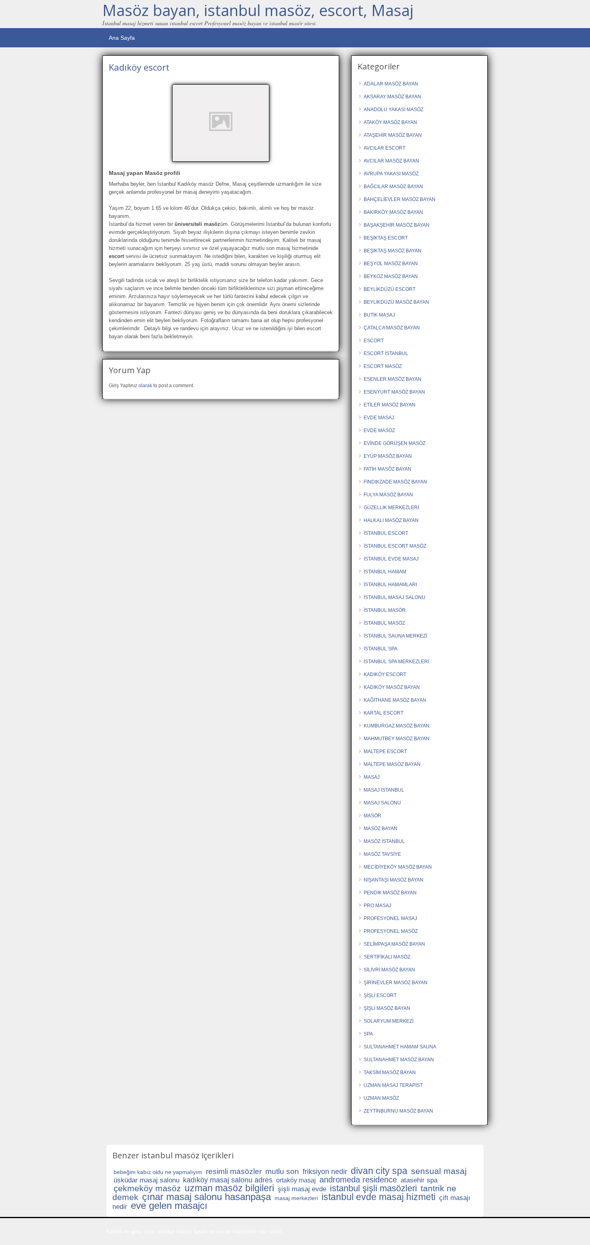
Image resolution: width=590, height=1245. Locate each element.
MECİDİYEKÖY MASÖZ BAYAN (398, 867)
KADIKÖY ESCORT (385, 674)
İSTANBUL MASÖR (385, 610)
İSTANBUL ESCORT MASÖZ (395, 546)
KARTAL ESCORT (383, 713)
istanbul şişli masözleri (373, 1188)
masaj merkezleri (296, 1198)
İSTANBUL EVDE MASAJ (391, 559)
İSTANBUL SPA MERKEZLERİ (396, 661)
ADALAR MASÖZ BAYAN (391, 84)
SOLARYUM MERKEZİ (388, 1021)
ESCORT (374, 340)
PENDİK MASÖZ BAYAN (390, 893)
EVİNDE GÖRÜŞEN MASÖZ (394, 443)
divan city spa (379, 1171)
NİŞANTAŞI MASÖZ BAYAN (393, 880)
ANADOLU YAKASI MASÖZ (393, 109)
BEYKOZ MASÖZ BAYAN (391, 276)
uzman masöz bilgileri (229, 1188)
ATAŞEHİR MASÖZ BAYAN (393, 135)
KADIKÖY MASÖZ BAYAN (392, 687)
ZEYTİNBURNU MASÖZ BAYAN (398, 1111)
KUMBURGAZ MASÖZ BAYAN (396, 726)
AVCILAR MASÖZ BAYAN (391, 161)
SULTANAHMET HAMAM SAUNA (400, 1047)
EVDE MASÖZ (379, 430)
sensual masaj (439, 1171)
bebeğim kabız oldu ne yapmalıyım (158, 1172)
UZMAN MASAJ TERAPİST (393, 1085)
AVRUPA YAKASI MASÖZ (391, 174)
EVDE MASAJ (379, 417)
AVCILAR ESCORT (384, 148)
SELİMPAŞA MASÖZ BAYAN (394, 944)
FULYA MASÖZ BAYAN (388, 495)
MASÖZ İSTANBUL (384, 841)
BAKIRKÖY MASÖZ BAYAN (393, 212)
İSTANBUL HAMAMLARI (390, 584)
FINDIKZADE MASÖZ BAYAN (395, 482)
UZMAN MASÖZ (381, 1098)
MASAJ (372, 777)
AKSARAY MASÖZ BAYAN (392, 97)
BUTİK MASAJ (379, 315)
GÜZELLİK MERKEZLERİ (391, 507)
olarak (145, 385)
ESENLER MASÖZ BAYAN (392, 379)
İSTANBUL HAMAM (385, 572)
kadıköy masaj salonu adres (228, 1180)
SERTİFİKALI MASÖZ (387, 957)
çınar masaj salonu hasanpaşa (206, 1196)
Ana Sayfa (122, 38)
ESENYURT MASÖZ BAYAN (394, 392)
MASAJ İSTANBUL (384, 790)
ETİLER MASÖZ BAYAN (389, 405)
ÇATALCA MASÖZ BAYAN (392, 328)
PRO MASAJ (377, 905)
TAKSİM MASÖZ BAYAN (390, 1072)
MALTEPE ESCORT (385, 751)
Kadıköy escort (139, 67)
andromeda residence (358, 1179)
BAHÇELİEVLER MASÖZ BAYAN (399, 199)
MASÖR (372, 815)
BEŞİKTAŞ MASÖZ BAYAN (392, 251)
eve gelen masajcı (169, 1205)
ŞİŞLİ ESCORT (380, 995)
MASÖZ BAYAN (380, 828)
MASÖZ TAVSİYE (382, 854)
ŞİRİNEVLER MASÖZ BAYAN (395, 982)
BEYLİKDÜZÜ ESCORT (389, 289)
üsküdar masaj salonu (146, 1180)
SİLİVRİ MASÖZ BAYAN (389, 970)
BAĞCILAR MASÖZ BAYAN (393, 186)
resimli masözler (234, 1171)
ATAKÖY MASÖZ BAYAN (390, 122)
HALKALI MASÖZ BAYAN (391, 520)
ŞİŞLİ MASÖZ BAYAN (387, 1008)
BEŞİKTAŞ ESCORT (386, 238)
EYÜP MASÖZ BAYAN (388, 456)
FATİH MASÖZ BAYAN (387, 469)
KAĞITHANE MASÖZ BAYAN (395, 700)
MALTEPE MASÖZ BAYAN (392, 764)
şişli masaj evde (302, 1189)
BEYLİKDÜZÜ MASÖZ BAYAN (396, 302)
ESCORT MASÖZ (383, 366)
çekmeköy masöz (147, 1188)
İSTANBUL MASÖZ (384, 623)
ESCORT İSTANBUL (386, 353)
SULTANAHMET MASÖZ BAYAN (399, 1059)
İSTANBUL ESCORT (386, 533)
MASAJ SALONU (382, 803)
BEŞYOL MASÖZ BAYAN (391, 263)
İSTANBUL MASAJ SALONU (394, 597)
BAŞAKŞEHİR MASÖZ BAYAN (396, 225)
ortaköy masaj (296, 1180)
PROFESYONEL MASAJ (390, 918)
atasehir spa (419, 1180)
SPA (368, 1034)
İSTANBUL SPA (380, 649)
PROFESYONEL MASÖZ (391, 931)
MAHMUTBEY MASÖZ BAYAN (396, 738)
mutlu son (282, 1171)
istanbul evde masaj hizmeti (378, 1197)
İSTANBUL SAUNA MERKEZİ (395, 636)
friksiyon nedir (325, 1172)
